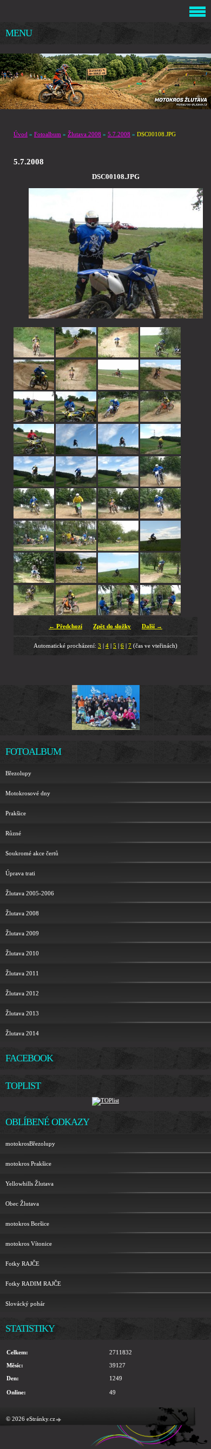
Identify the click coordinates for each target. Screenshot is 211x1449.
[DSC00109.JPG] (76, 419)
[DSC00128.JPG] (118, 549)
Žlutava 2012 (22, 993)
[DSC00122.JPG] (76, 516)
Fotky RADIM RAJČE (33, 1283)
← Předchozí (65, 626)
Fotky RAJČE (22, 1263)
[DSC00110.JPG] (118, 419)
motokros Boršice (27, 1223)
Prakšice (15, 813)
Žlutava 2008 (84, 134)
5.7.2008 (119, 134)
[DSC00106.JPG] (118, 387)
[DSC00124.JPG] (160, 516)
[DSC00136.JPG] (76, 613)
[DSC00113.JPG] (76, 452)
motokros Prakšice (28, 1163)
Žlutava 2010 (22, 953)
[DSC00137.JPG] (118, 613)
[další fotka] (185, 253)
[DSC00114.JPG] (118, 452)
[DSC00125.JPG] (34, 549)
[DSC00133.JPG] (118, 580)
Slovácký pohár (25, 1303)
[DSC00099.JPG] (76, 355)
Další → (152, 626)
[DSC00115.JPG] (160, 452)
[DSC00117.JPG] (76, 484)
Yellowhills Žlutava (29, 1183)
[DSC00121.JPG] (34, 516)
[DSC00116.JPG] (34, 484)
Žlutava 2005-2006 (29, 893)
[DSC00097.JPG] (34, 355)
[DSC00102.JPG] (160, 355)
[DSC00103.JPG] (34, 387)
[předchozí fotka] (46, 253)
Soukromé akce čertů (31, 853)
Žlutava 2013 (22, 1013)
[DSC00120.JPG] (160, 484)
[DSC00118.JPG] (118, 484)
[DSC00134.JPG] (160, 580)
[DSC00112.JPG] (34, 452)
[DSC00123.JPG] (118, 516)
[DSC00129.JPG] (160, 549)
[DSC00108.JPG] (34, 419)
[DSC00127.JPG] (76, 549)
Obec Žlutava (22, 1203)
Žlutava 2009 (22, 933)
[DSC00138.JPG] (160, 613)
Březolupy (18, 773)
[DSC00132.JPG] (76, 580)
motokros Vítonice (28, 1243)
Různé (13, 833)
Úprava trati (20, 873)
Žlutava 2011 (22, 973)
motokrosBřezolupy (30, 1143)
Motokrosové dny (27, 793)
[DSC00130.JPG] (34, 580)
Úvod (21, 134)
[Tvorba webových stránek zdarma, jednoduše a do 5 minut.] (59, 1419)
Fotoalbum (47, 134)
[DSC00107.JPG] (160, 387)
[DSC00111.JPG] (160, 419)
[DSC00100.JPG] (118, 355)
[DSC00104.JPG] (76, 387)
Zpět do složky (112, 626)
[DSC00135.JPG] (34, 613)
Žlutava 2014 (22, 1033)
